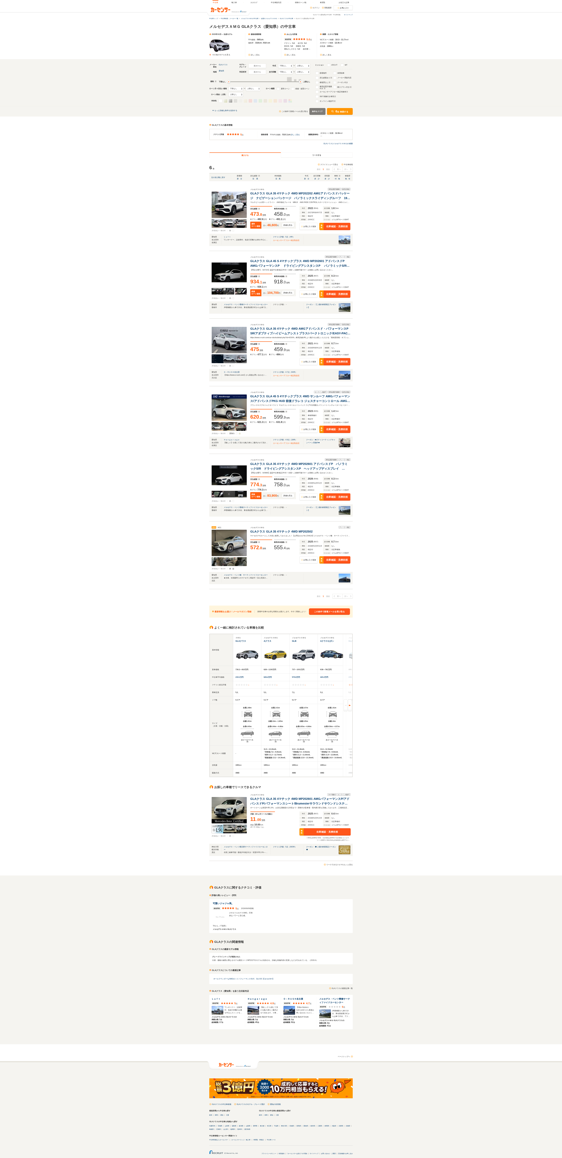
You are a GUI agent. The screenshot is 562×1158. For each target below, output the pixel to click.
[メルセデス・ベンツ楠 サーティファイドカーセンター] (344, 582)
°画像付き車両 (327, 96)
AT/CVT (334, 65)
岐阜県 (313, 1126)
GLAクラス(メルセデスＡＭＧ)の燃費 (338, 144)
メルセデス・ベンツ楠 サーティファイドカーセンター (246, 575)
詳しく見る (255, 55)
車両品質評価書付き (326, 87)
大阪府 (334, 1126)
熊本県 (239, 1129)
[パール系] (225, 101)
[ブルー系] (255, 101)
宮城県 (220, 1126)
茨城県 (291, 1126)
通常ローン (285, 89)
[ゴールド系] (245, 101)
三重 (227, 1115)
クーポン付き (342, 82)
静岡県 (327, 1126)
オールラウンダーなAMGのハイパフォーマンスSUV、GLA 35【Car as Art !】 (243, 979)
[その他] (290, 101)
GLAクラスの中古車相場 (221, 1104)
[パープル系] (285, 101)
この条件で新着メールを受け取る (295, 111)
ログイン (316, 8)
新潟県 (241, 1126)
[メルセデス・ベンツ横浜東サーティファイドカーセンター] (344, 854)
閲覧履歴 (327, 8)
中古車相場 (348, 165)
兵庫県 (341, 1126)
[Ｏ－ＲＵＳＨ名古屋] (344, 379)
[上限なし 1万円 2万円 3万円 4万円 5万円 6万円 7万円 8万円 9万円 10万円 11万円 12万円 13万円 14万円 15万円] (253, 89)
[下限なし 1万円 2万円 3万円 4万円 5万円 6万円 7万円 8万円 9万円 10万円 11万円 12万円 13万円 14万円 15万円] (236, 89)
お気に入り (344, 8)
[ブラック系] (235, 101)
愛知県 (221, 71)
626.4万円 (268, 677)
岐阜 (210, 1115)
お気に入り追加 (309, 226)
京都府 (348, 1126)
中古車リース (271, 1140)
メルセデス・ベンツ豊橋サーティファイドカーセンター (246, 304)
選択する (257, 66)
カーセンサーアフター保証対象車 (333, 92)
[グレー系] (240, 101)
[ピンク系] (280, 101)
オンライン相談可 (327, 101)
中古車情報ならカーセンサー (218, 1140)
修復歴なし (324, 82)
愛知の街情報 (275, 1104)
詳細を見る (288, 225)
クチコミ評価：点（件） (283, 237)
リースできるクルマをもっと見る (339, 865)
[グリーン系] (260, 101)
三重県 (320, 1126)
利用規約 (282, 1153)
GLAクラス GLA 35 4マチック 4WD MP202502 (281, 531)
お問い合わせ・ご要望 (328, 1153)
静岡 (216, 1115)
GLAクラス (223, 65)
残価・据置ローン (302, 89)
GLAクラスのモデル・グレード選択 (251, 1104)
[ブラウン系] (265, 101)
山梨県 (248, 1126)
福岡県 (232, 1129)
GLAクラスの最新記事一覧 (342, 988)
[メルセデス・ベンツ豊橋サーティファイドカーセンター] (344, 311)
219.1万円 (239, 677)
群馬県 (299, 1126)
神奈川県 (284, 1126)
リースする (316, 155)
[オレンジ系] (275, 101)
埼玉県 (269, 1126)
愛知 (221, 1115)
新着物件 (323, 73)
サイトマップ (348, 15)
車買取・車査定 (258, 1140)
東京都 (262, 1126)
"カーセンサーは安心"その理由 (297, 1153)
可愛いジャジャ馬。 (223, 903)
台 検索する (341, 111)
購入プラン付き (343, 87)
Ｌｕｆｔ (227, 237)
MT (346, 65)
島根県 (211, 1129)
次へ (346, 169)
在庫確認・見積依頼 (334, 226)
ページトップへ (344, 1057)
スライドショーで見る (329, 165)
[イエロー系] (270, 101)
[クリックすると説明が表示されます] (215, 81)
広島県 (218, 1129)
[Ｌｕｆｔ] (344, 244)
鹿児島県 (247, 1129)
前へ (339, 169)
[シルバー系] (230, 101)
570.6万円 (296, 677)
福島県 (234, 1126)
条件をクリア (317, 111)
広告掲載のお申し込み (345, 1153)
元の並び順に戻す (218, 177)
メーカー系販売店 (344, 78)
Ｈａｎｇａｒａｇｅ (232, 440)
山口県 (225, 1129)
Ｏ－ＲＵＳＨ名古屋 (232, 372)
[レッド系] (250, 101)
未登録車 (340, 73)
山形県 (227, 1126)
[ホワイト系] (220, 101)
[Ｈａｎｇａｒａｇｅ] (344, 447)
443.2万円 (324, 677)
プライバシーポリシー (269, 1153)
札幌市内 (212, 1126)
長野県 (255, 1126)
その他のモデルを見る (221, 55)
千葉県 (276, 1126)
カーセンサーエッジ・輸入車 (240, 1140)
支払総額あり (325, 78)
